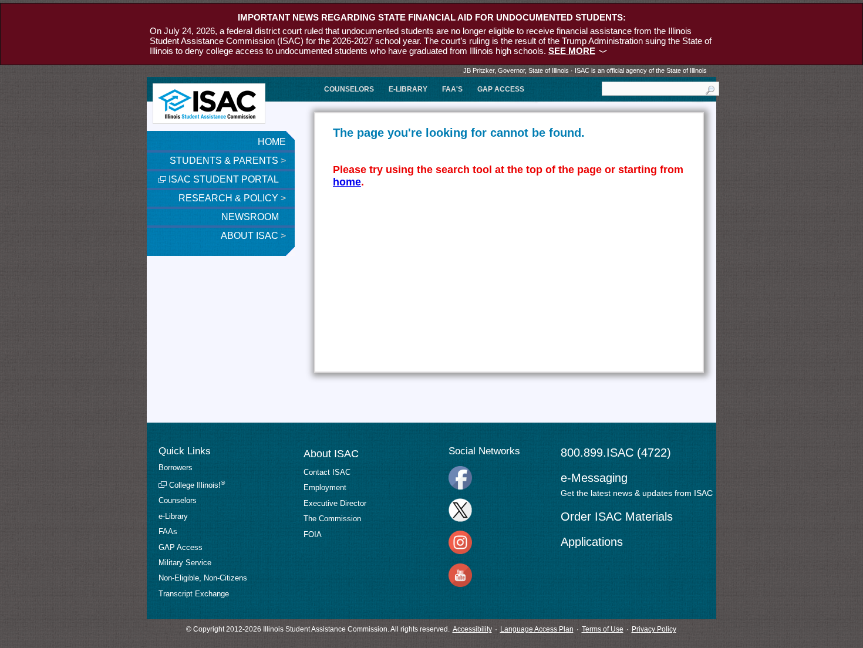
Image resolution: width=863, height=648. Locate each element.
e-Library (408, 89)
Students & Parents (228, 161)
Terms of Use (602, 629)
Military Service (185, 562)
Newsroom (251, 217)
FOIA (313, 534)
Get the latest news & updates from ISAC (637, 493)
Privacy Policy (654, 629)
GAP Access (500, 89)
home (347, 182)
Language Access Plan (537, 629)
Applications (592, 541)
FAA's (452, 89)
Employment (325, 487)
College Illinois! (196, 485)
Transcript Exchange (194, 593)
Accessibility (472, 629)
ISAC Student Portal (222, 179)
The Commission (332, 518)
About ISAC (253, 236)
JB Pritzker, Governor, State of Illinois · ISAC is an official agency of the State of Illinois (585, 70)
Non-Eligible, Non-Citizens (203, 577)
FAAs (168, 531)
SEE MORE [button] (571, 51)
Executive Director (335, 503)
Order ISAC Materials (617, 516)
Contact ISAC (327, 472)
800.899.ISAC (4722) (616, 452)
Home (272, 142)
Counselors (349, 89)
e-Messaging (594, 477)
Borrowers (176, 467)
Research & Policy (232, 198)
